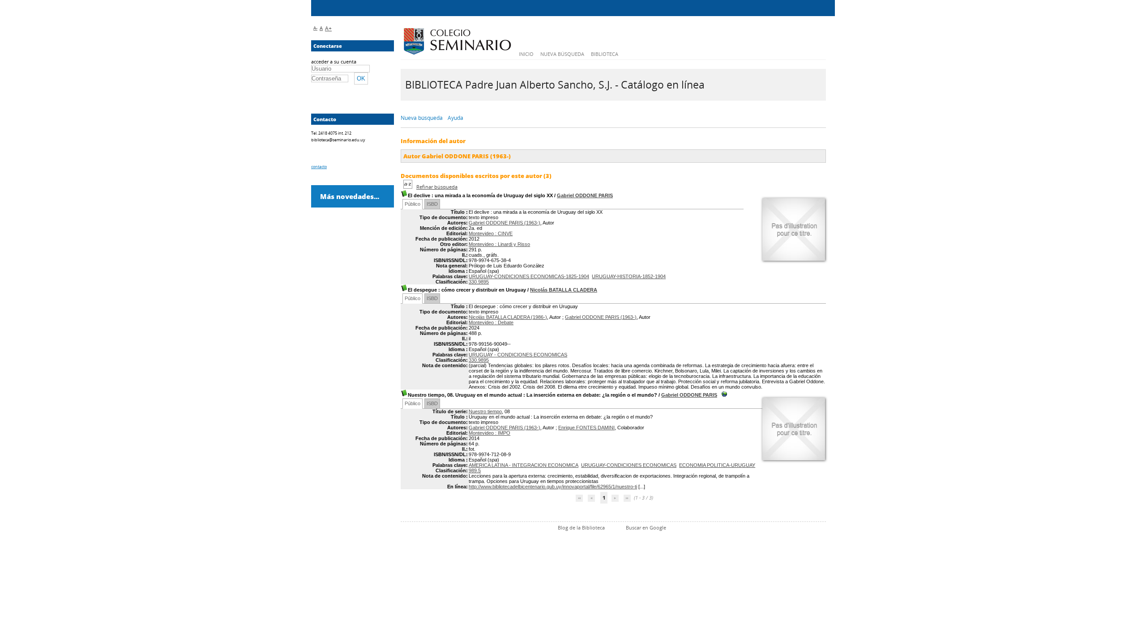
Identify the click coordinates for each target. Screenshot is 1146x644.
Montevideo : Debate (491, 322)
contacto (319, 166)
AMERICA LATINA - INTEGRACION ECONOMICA (523, 465)
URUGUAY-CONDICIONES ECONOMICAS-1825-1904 (529, 276)
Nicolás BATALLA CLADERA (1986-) (508, 317)
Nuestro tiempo (485, 411)
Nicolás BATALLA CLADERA (563, 289)
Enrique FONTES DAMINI (586, 427)
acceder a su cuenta (333, 61)
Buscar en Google (646, 527)
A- (315, 28)
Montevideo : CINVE (491, 233)
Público (412, 204)
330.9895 (479, 281)
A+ (328, 28)
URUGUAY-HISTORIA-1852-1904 (629, 276)
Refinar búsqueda (437, 186)
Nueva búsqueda (562, 54)
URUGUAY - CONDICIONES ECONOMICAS (518, 354)
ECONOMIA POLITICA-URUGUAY (717, 465)
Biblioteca (604, 54)
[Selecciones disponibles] (408, 186)
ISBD (432, 204)
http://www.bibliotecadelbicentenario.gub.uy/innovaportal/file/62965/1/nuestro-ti (553, 486)
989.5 (475, 470)
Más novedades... (349, 196)
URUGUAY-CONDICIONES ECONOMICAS (628, 465)
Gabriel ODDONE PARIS (585, 195)
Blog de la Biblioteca (581, 527)
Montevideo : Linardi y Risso (499, 244)
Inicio (526, 54)
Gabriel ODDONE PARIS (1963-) (504, 222)
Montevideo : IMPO (489, 433)
